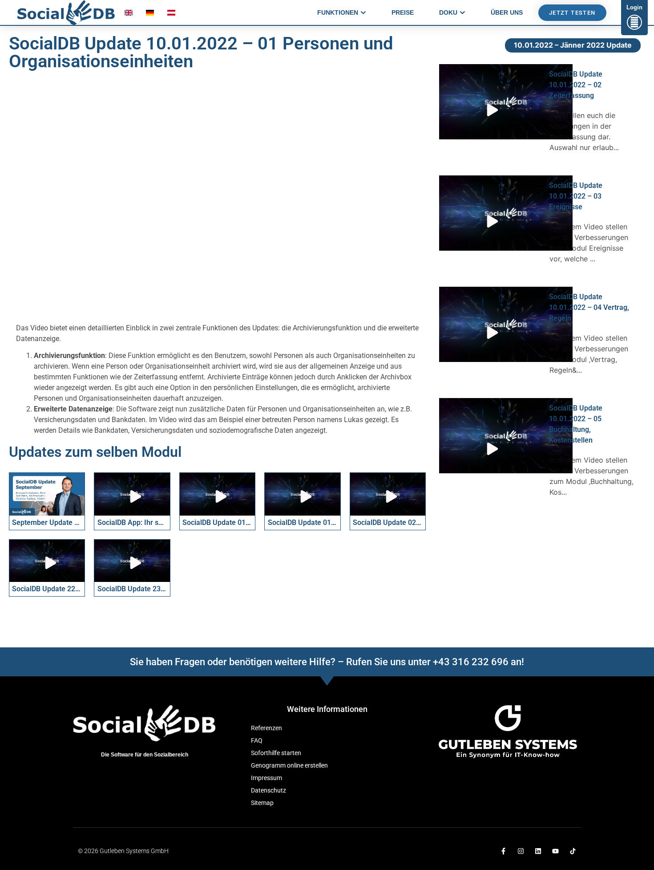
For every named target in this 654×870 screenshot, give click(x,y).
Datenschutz (268, 790)
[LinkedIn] (538, 851)
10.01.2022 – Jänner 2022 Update (573, 45)
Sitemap (262, 803)
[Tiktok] (572, 851)
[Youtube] (555, 851)
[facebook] (503, 851)
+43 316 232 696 (471, 661)
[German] (150, 14)
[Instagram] (520, 851)
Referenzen (266, 728)
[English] (128, 14)
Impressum (266, 778)
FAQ (256, 740)
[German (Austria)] (171, 14)
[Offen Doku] (462, 12)
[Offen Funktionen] (363, 12)
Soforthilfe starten (276, 753)
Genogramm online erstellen (289, 765)
